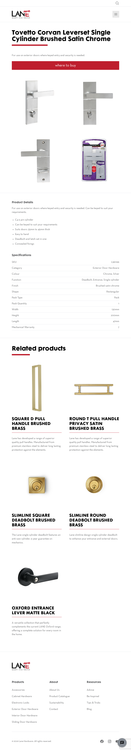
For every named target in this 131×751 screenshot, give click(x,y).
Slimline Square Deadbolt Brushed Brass (33, 520)
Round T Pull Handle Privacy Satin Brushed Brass (94, 424)
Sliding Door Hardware (24, 722)
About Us (54, 690)
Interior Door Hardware (24, 715)
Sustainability (56, 703)
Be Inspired (93, 696)
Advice (90, 690)
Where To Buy (65, 65)
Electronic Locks (20, 703)
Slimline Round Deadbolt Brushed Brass (91, 520)
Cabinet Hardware (22, 696)
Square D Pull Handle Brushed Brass (31, 424)
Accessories (18, 690)
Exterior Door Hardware (25, 709)
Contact (53, 709)
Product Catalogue (59, 696)
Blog (89, 709)
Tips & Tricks (93, 703)
